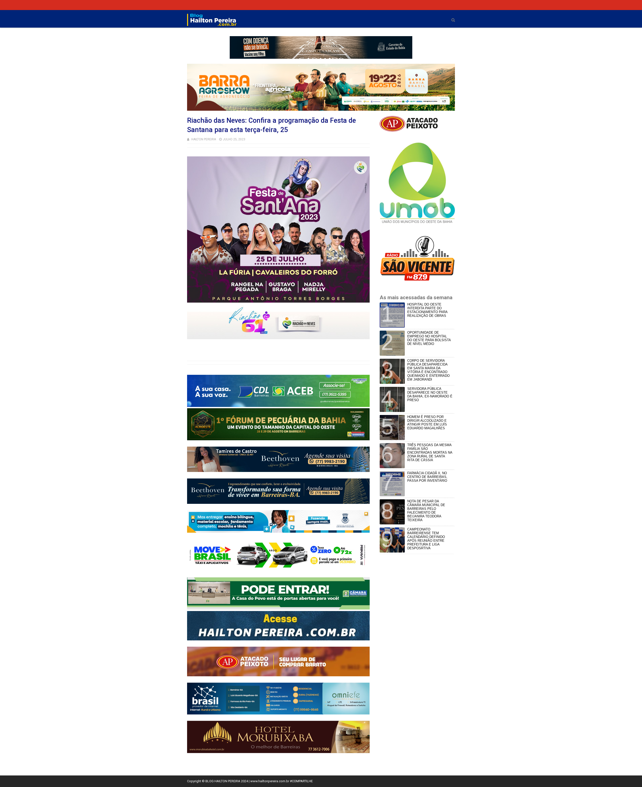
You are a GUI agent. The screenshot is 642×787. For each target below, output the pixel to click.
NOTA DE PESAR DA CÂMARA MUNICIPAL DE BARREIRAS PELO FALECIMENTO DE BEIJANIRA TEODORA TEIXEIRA (426, 510)
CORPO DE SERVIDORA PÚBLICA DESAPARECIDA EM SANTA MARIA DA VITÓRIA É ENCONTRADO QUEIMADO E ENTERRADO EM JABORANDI (428, 370)
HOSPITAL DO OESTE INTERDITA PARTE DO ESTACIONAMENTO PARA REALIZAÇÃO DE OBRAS (427, 310)
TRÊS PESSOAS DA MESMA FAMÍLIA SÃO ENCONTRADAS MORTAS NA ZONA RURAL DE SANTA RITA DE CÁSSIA (429, 452)
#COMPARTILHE (301, 781)
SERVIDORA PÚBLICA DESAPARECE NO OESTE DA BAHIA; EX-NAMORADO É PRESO (429, 394)
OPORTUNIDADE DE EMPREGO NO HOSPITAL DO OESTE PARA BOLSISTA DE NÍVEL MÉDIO (429, 338)
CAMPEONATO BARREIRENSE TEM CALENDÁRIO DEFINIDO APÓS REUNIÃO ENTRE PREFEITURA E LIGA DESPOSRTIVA (426, 538)
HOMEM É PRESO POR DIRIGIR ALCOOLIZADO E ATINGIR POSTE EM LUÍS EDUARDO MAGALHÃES (427, 422)
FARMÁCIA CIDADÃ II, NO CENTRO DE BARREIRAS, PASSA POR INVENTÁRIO (427, 476)
